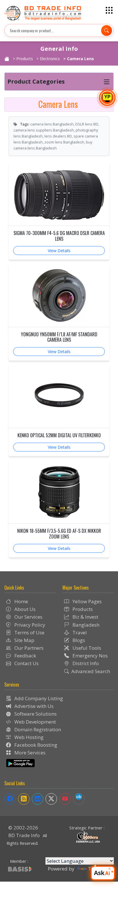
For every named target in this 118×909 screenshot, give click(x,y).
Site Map (23, 640)
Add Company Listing (38, 698)
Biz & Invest (84, 617)
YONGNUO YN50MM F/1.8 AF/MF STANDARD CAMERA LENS (59, 337)
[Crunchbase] (78, 799)
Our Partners (28, 648)
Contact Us (26, 663)
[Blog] (24, 799)
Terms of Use (28, 632)
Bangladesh (85, 624)
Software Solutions (35, 713)
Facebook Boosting (35, 745)
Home (20, 601)
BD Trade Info (24, 835)
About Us (24, 609)
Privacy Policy (29, 624)
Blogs (78, 640)
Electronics (50, 58)
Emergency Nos (89, 655)
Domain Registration (37, 729)
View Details (59, 250)
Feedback (24, 655)
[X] (51, 799)
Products (24, 58)
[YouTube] (65, 799)
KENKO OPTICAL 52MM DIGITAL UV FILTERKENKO (59, 435)
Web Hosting (28, 737)
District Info (85, 663)
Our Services (27, 617)
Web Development (34, 721)
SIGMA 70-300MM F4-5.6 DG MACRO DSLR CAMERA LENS (59, 235)
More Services (29, 752)
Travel (79, 632)
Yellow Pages (86, 601)
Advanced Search (90, 671)
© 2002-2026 (23, 827)
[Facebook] (10, 799)
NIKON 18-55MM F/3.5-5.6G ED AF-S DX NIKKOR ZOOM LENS (59, 533)
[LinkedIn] (37, 799)
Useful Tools (86, 648)
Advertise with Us (33, 706)
